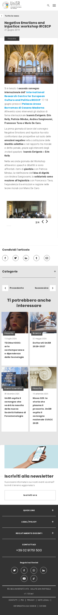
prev (43, 221)
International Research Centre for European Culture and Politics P (24, 96)
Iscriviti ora (30, 495)
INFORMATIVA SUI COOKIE (25, 606)
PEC (22, 600)
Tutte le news (12, 16)
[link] (29, 209)
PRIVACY (31, 600)
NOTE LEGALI (43, 600)
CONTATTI (13, 600)
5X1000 (42, 606)
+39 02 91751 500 (29, 550)
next (47, 221)
